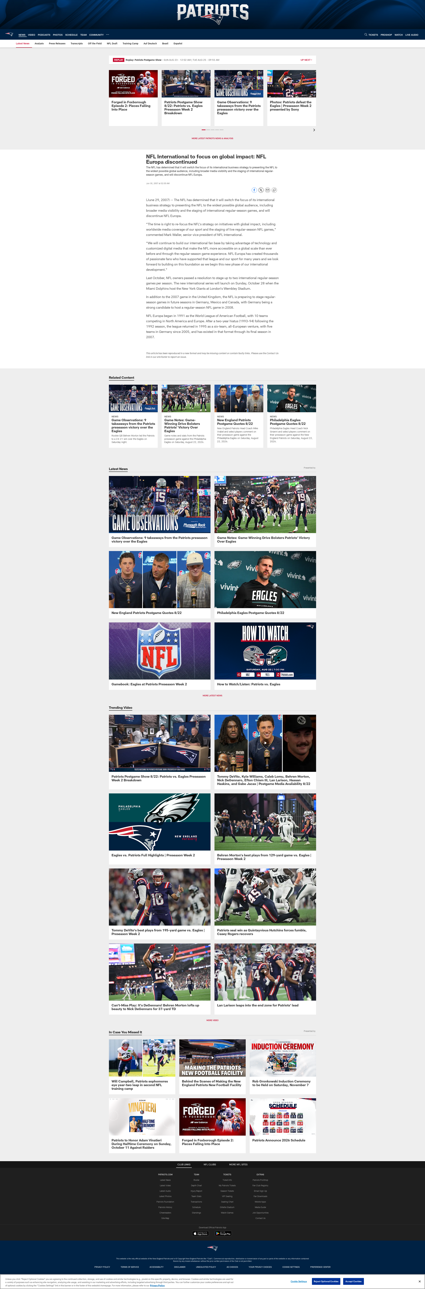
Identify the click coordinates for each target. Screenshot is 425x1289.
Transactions (196, 1202)
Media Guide (260, 1207)
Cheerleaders (165, 1212)
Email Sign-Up (260, 1191)
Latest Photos (165, 1196)
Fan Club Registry (260, 1185)
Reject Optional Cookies (326, 1281)
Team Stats (196, 1196)
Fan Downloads (260, 1196)
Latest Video (165, 1185)
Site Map (165, 1218)
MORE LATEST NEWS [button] (212, 695)
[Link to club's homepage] (9, 34)
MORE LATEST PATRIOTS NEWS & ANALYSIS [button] (212, 138)
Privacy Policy (102, 1267)
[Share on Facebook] (254, 191)
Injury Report (196, 1191)
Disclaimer (179, 1267)
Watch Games (227, 1212)
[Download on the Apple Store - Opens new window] (200, 1234)
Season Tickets (227, 1191)
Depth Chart (196, 1185)
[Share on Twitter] (261, 191)
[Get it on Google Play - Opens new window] (223, 1235)
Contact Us (260, 1218)
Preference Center (320, 1267)
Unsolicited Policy (206, 1267)
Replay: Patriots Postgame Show (144, 59)
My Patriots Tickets (227, 1185)
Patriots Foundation (165, 1202)
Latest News (165, 1180)
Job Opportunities (260, 1212)
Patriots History (165, 1207)
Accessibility (157, 1267)
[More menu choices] (107, 34)
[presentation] (314, 130)
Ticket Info (227, 1180)
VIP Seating (227, 1196)
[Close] (419, 1281)
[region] (212, 1281)
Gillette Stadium (227, 1207)
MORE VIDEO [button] (212, 1020)
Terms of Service (130, 1267)
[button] (203, 130)
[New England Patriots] (212, 1249)
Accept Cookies (353, 1281)
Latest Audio (165, 1191)
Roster (196, 1180)
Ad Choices (232, 1267)
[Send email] (267, 191)
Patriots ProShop (260, 1180)
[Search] (366, 34)
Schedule (196, 1207)
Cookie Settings (291, 1267)
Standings (196, 1212)
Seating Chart (227, 1202)
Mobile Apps (260, 1202)
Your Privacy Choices (260, 1267)
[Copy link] (274, 190)
